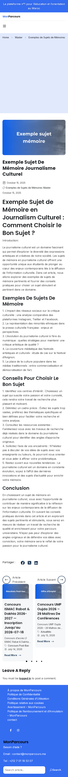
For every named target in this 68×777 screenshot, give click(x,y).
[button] (26, 661)
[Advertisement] (34, 75)
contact (12, 719)
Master (18, 37)
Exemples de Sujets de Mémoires (47, 37)
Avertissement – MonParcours (26, 707)
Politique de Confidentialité (23, 694)
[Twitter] (29, 562)
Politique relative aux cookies (25, 703)
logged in (25, 678)
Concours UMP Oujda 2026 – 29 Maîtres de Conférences (32, 611)
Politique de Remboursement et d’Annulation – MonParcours (35, 713)
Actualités (29, 631)
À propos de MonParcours (24, 690)
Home (5, 37)
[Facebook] (22, 562)
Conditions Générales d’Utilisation (28, 698)
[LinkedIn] (36, 562)
